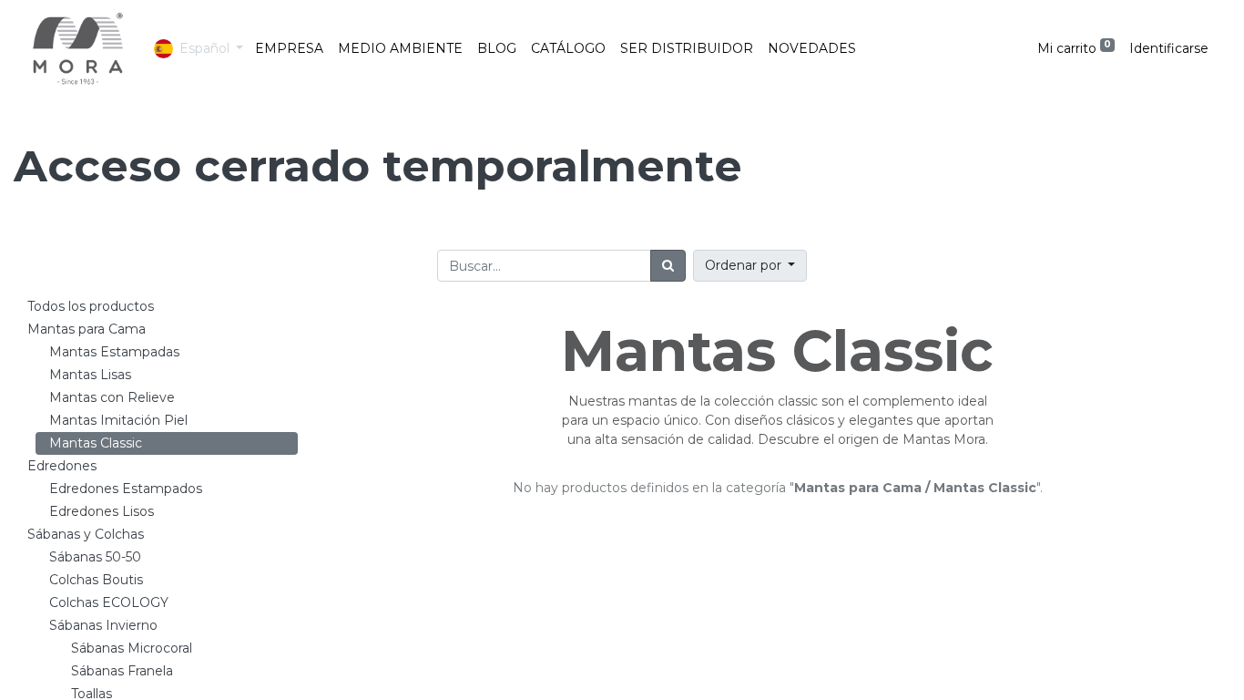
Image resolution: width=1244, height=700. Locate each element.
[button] (750, 266)
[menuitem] (289, 49)
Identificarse (1168, 48)
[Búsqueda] (668, 266)
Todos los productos (90, 306)
